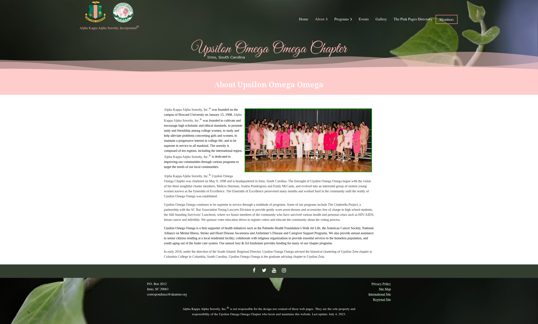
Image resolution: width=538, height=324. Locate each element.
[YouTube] (274, 270)
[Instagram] (283, 270)
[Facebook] (254, 270)
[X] (264, 270)
